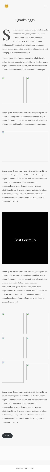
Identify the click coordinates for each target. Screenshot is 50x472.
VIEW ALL (7, 436)
